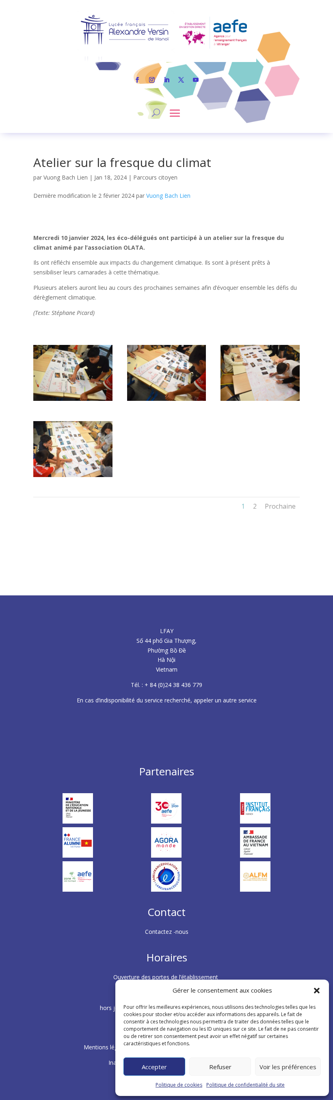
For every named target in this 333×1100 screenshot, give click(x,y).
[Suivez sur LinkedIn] (166, 80)
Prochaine (280, 506)
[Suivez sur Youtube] (195, 80)
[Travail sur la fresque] (72, 400)
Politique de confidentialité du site (245, 1084)
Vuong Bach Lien (65, 177)
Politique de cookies (179, 1084)
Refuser (220, 1067)
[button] (317, 991)
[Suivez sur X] (181, 80)
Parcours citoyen (155, 177)
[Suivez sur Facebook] (137, 80)
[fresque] (72, 477)
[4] (260, 400)
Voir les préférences (287, 1067)
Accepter (154, 1067)
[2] (166, 400)
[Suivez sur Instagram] (152, 80)
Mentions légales (107, 1047)
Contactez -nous (166, 931)
